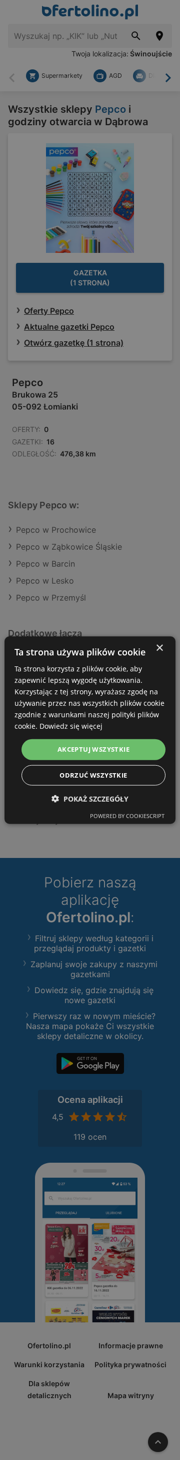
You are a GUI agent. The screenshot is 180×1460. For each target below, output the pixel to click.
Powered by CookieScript (127, 816)
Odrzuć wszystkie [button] (93, 775)
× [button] (159, 647)
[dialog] (90, 730)
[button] (90, 799)
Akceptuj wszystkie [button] (94, 749)
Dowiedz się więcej (71, 726)
